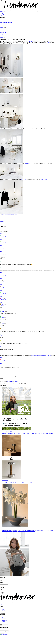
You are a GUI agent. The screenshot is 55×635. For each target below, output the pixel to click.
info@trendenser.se (2, 604)
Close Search (2, 633)
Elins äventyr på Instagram (43, 179)
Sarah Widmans (31, 41)
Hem (2, 617)
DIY (0, 591)
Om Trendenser (4, 618)
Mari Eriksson (3, 359)
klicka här (48, 42)
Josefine (3, 323)
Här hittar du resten (23, 179)
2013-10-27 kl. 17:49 (3, 305)
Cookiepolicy (15, 381)
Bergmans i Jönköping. (27, 163)
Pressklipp (1, 27)
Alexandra (3, 311)
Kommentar (2, 373)
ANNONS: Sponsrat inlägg (4, 20)
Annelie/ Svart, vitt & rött (5, 241)
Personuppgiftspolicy (10, 381)
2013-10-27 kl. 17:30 (3, 299)
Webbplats (1, 378)
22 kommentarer (2, 221)
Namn (1, 375)
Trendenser (1, 11)
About (2, 13)
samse (2, 286)
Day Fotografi (15, 214)
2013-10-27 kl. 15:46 (3, 293)
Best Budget (1, 590)
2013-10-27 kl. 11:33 (3, 248)
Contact (3, 14)
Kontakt (3, 619)
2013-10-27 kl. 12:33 (3, 262)
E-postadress (2, 376)
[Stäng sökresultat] (1, 625)
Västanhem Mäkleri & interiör (9, 214)
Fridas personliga (4, 608)
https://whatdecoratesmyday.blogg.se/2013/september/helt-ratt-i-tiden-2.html (41, 355)
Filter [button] (1, 629)
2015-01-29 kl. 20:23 (3, 360)
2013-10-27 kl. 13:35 (3, 275)
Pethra (2, 298)
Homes (3, 217)
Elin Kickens (41, 41)
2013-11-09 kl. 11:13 (3, 353)
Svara (1, 233)
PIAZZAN (3, 304)
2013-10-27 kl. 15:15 (3, 287)
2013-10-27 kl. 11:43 (3, 254)
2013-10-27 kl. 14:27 (3, 281)
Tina (2, 292)
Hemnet (3, 214)
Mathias (3, 317)
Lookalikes (3, 610)
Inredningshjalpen (4, 253)
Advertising (3, 12)
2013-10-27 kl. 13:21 (3, 268)
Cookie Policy (4, 621)
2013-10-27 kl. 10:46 (3, 236)
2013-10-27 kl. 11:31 (3, 242)
